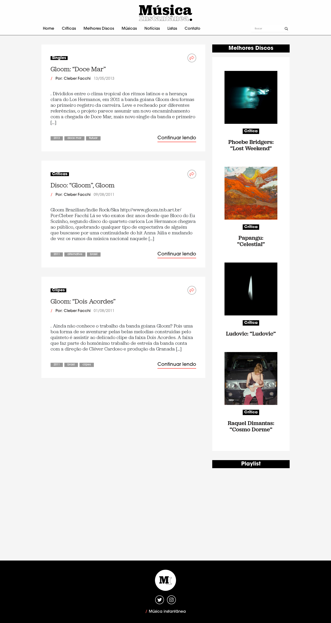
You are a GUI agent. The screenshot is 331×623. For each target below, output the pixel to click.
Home (48, 29)
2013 (57, 138)
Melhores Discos (99, 29)
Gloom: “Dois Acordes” (83, 301)
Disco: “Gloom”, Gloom (83, 185)
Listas (172, 29)
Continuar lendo (176, 138)
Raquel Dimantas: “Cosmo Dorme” (251, 426)
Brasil (93, 254)
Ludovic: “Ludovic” (251, 333)
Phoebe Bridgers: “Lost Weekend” (251, 145)
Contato (192, 29)
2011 (57, 254)
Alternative (74, 254)
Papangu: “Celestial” (251, 241)
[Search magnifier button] (286, 28)
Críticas (69, 29)
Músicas (129, 29)
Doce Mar (74, 138)
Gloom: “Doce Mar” (78, 69)
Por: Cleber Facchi (73, 79)
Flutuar (93, 138)
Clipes (87, 364)
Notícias (152, 29)
